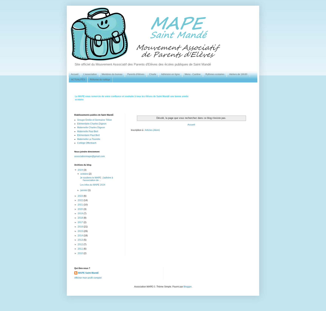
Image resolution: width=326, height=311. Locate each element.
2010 (81, 253)
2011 (81, 248)
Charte (152, 74)
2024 (81, 170)
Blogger (187, 286)
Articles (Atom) (152, 130)
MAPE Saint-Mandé (88, 273)
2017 (81, 222)
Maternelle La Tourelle (88, 139)
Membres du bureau (112, 74)
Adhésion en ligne (170, 74)
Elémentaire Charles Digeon (91, 123)
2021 (81, 204)
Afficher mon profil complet (87, 277)
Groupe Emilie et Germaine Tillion (94, 120)
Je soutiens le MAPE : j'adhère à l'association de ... (96, 179)
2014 (81, 235)
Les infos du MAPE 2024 (92, 185)
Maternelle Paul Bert (87, 131)
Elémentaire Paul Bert (88, 135)
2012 (81, 244)
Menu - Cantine (193, 74)
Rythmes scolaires (214, 74)
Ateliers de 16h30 (238, 74)
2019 (81, 213)
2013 (81, 240)
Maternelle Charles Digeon (91, 127)
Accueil (74, 74)
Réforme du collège (100, 79)
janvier (84, 190)
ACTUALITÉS (78, 79)
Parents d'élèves (135, 74)
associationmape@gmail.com (89, 156)
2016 (81, 226)
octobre (84, 174)
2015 (81, 231)
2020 (81, 209)
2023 (81, 196)
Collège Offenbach (86, 143)
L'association (90, 74)
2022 (81, 200)
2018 (81, 218)
